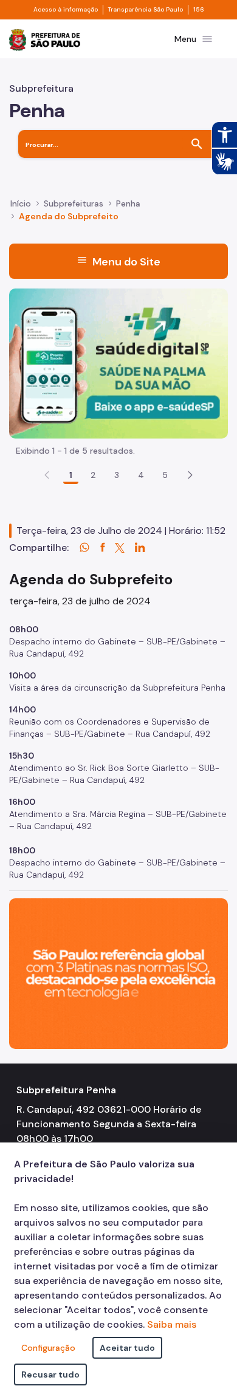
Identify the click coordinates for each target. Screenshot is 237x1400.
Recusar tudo (50, 1374)
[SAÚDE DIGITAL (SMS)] (118, 362)
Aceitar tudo (127, 1347)
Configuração (48, 1347)
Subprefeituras (73, 203)
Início (20, 203)
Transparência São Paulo (145, 10)
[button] (190, 475)
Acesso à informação (65, 10)
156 (198, 10)
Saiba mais (171, 1324)
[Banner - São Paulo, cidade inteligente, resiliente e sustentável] (118, 972)
